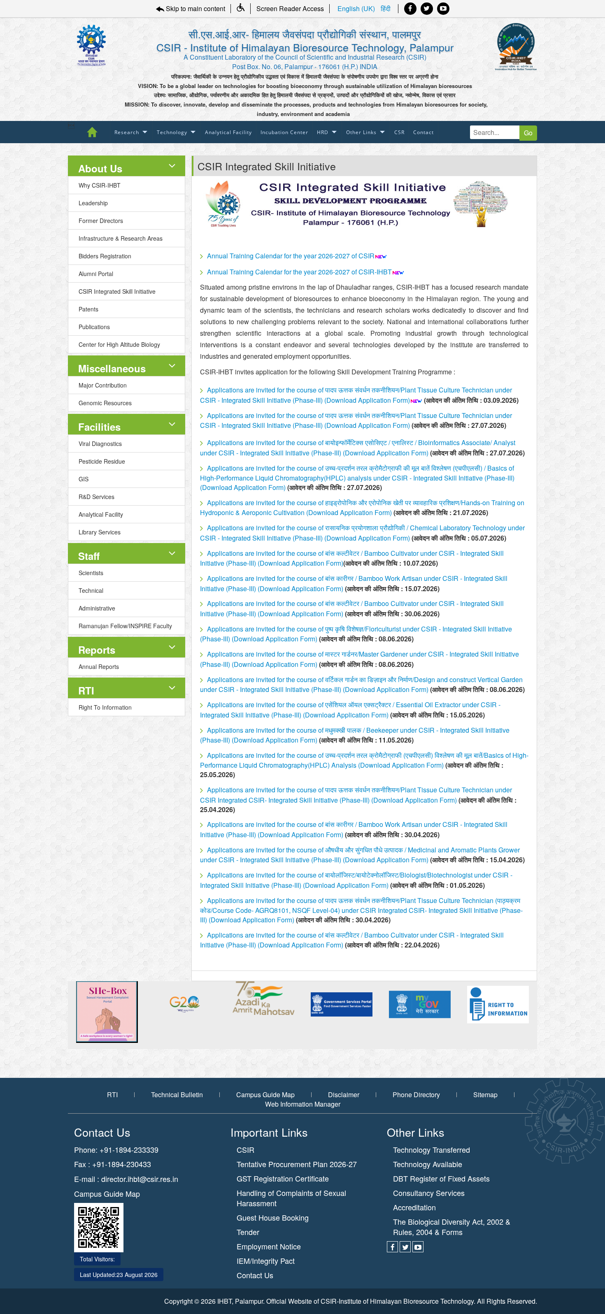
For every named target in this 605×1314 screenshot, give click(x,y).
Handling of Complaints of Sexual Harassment (291, 1198)
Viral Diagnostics (100, 443)
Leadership (93, 203)
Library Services (100, 532)
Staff (89, 556)
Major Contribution (103, 385)
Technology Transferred (431, 1150)
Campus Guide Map (265, 1094)
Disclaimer (343, 1094)
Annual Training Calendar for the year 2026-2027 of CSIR (291, 255)
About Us (100, 168)
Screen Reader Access (290, 8)
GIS (83, 479)
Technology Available (427, 1164)
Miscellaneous (112, 368)
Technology (172, 132)
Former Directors (101, 220)
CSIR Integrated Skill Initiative (117, 291)
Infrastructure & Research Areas (121, 238)
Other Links (361, 132)
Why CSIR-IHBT (100, 185)
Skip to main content (194, 8)
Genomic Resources (105, 403)
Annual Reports (99, 666)
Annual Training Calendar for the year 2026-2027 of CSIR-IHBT (299, 271)
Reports (96, 650)
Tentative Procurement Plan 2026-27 (297, 1164)
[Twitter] (427, 8)
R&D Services (96, 496)
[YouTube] (443, 8)
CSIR (245, 1150)
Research (126, 132)
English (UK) (357, 8)
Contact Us (255, 1275)
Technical (91, 590)
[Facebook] (410, 8)
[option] (95, 1012)
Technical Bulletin (177, 1094)
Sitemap (485, 1094)
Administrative (97, 608)
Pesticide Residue (102, 461)
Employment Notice (269, 1246)
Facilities (99, 427)
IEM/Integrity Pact (266, 1261)
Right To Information (105, 707)
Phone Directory (416, 1094)
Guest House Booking (273, 1217)
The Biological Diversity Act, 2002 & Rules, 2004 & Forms (451, 1226)
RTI (86, 690)
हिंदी (386, 8)
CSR (399, 132)
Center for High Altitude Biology (119, 344)
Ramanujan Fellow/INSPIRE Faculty (125, 626)
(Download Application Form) (366, 400)
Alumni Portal (96, 273)
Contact (423, 132)
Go (528, 132)
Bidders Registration (105, 256)
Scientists (91, 573)
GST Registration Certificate (283, 1178)
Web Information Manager (302, 1104)
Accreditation (414, 1207)
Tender (248, 1232)
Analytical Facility (228, 132)
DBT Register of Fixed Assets (441, 1178)
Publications (94, 327)
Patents (88, 309)
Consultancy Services (429, 1193)
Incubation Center (284, 132)
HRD (322, 132)
